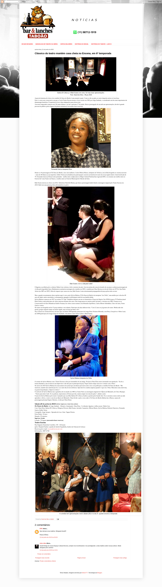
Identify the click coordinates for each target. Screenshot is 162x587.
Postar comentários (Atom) (48, 561)
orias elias (43, 543)
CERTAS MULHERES (66, 44)
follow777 (85, 573)
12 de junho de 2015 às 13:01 (49, 550)
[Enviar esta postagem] (57, 519)
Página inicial (81, 558)
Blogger (99, 573)
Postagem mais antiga (120, 558)
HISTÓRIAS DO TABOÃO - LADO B (101, 44)
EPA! (41, 528)
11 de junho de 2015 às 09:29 (49, 537)
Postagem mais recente (42, 558)
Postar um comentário (44, 554)
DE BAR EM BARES (27, 44)
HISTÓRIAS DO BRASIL (81, 44)
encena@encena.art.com (55, 429)
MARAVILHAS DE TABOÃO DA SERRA (46, 44)
